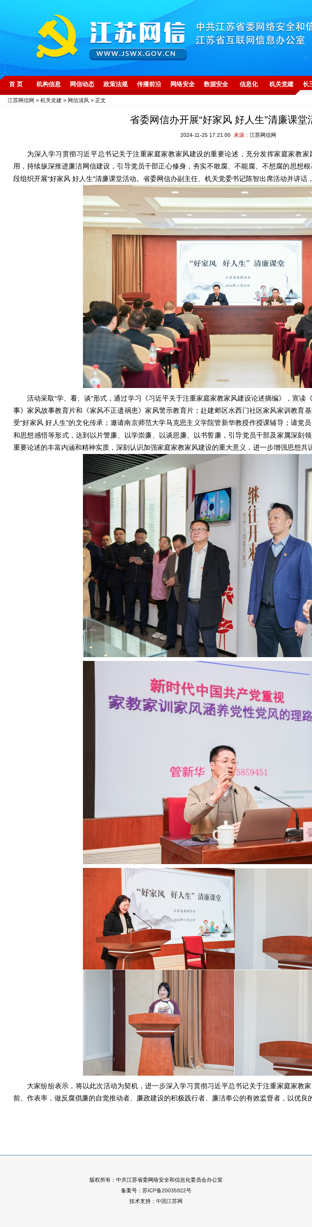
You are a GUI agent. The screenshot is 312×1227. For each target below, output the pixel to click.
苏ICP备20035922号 (166, 1190)
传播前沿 (149, 84)
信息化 (249, 84)
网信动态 (82, 84)
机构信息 (49, 84)
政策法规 (115, 84)
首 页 (16, 84)
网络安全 (182, 84)
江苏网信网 (21, 100)
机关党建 (281, 84)
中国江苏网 (169, 1201)
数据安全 (216, 84)
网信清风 (78, 100)
